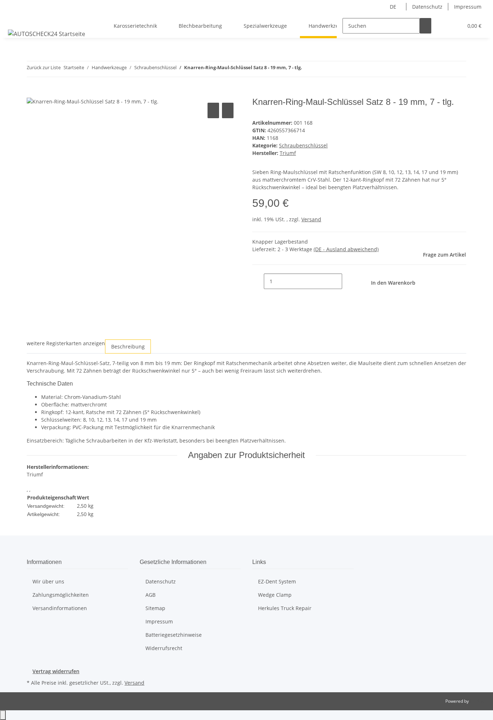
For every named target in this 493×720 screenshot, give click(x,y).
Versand (311, 219)
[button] (443, 25)
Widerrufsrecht (163, 648)
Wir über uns (48, 581)
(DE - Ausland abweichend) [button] (346, 249)
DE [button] (394, 6)
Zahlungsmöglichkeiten (60, 594)
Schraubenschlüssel (303, 145)
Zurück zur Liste (44, 67)
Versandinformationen (59, 608)
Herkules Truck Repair (284, 608)
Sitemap (155, 608)
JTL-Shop (478, 701)
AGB (150, 594)
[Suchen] (425, 26)
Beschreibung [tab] (128, 346)
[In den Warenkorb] (32, 93)
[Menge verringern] (258, 281)
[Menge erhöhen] (348, 281)
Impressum (467, 6)
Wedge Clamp (275, 594)
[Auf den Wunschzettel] (228, 110)
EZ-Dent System (277, 581)
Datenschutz (427, 6)
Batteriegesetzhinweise (173, 634)
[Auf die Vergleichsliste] (213, 110)
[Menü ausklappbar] (15, 19)
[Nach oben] (3, 715)
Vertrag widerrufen (55, 671)
